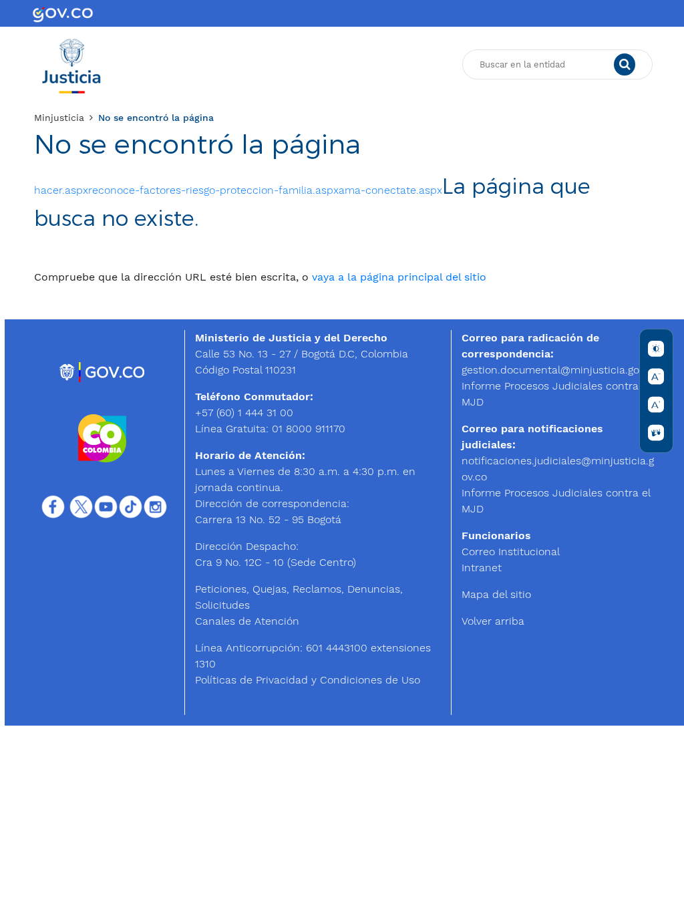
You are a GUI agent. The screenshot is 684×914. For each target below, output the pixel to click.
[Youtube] (106, 506)
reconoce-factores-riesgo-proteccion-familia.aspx (213, 190)
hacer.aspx (61, 190)
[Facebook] (53, 506)
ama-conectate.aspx (390, 190)
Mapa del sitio (496, 594)
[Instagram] (155, 506)
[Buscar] (624, 64)
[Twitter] (81, 506)
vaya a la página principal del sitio (399, 277)
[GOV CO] (63, 13)
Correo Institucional (511, 551)
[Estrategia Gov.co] (102, 371)
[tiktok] (130, 506)
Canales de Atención (247, 621)
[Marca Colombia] (102, 437)
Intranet (482, 567)
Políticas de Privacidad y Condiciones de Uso (307, 679)
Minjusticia (59, 117)
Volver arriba (493, 621)
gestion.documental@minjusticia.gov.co (560, 369)
